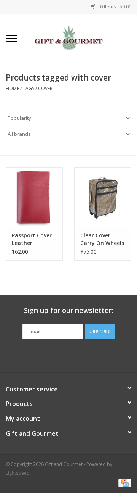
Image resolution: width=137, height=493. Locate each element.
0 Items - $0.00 (115, 6)
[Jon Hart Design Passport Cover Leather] (34, 197)
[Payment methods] (123, 482)
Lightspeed (18, 473)
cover (45, 88)
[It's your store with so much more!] (80, 37)
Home (12, 88)
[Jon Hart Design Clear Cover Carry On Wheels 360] (102, 197)
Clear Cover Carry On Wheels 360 (102, 239)
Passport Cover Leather (32, 239)
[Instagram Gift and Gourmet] (75, 355)
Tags (28, 88)
